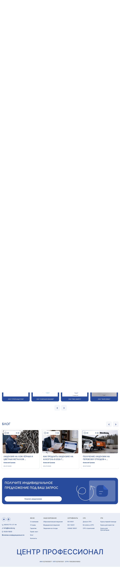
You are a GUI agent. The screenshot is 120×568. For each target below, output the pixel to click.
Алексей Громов (9, 462)
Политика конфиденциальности (13, 535)
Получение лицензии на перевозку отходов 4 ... (96, 457)
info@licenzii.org (9, 528)
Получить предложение (33, 499)
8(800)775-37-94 (10, 525)
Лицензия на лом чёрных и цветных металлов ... (18, 457)
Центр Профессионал (60, 551)
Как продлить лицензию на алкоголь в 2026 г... (58, 457)
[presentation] (57, 408)
